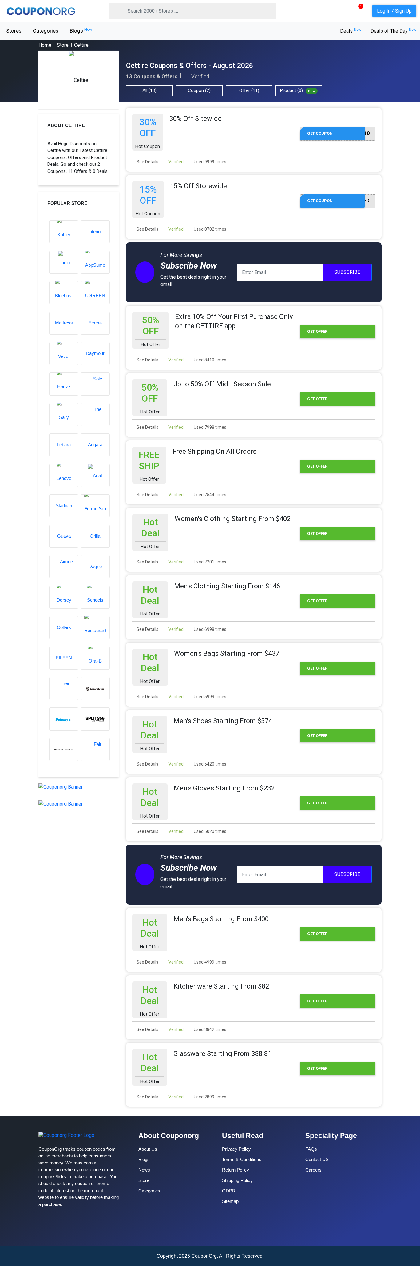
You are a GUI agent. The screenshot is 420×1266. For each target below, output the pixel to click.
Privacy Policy (236, 1149)
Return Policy (235, 1169)
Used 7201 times (209, 561)
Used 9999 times (209, 161)
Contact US (317, 1159)
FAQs (311, 1149)
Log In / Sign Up (394, 11)
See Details (147, 161)
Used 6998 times (209, 629)
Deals (350, 31)
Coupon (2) (199, 90)
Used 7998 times (209, 427)
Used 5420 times (209, 764)
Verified (176, 161)
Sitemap (230, 1201)
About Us (147, 1149)
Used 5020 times (209, 831)
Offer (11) (249, 90)
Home (44, 45)
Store (63, 45)
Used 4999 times (209, 962)
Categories (45, 31)
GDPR (229, 1190)
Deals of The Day (393, 31)
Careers (313, 1169)
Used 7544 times (209, 494)
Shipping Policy (237, 1180)
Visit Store (78, 80)
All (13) (149, 90)
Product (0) (297, 90)
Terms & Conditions (241, 1159)
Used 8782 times (209, 229)
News (144, 1169)
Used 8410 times (209, 359)
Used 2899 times (209, 1096)
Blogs (81, 30)
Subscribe (347, 272)
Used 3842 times (209, 1029)
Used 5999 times (209, 696)
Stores (14, 31)
